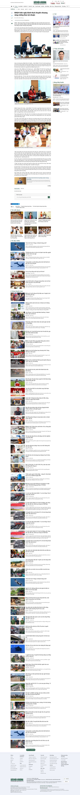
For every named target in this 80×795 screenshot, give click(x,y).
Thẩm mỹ (42, 771)
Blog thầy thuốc (59, 82)
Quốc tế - (27, 244)
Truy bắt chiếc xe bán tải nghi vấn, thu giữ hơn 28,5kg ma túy (38, 712)
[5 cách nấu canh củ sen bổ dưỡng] (56, 70)
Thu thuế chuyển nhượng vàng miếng (39, 206)
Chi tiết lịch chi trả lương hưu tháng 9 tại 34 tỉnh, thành (38, 455)
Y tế (13, 6)
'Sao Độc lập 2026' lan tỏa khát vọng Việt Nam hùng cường (37, 389)
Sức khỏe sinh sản (53, 768)
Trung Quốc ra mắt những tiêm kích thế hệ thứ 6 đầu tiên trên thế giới (38, 262)
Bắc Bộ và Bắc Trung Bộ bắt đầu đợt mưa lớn (37, 721)
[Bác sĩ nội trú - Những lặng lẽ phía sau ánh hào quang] (56, 104)
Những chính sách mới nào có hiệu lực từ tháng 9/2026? (38, 303)
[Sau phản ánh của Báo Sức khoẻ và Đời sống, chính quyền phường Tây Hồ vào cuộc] (18, 611)
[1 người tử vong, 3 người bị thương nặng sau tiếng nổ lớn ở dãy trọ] (18, 658)
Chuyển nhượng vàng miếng (26, 206)
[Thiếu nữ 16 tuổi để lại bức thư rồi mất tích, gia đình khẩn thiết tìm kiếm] (18, 335)
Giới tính (42, 6)
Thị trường (64, 6)
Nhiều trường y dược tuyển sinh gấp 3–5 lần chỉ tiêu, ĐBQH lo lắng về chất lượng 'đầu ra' (30, 236)
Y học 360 (30, 6)
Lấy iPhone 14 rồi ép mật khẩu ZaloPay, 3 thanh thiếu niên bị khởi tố (38, 313)
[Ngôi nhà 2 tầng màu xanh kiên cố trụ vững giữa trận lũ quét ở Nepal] (18, 430)
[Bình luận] (12, 23)
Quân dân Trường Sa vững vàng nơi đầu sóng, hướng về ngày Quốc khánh (37, 398)
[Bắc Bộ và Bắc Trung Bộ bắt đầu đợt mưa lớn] (18, 725)
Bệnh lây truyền (52, 770)
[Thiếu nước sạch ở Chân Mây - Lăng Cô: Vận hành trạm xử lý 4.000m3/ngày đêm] (18, 477)
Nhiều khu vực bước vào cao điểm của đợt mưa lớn (37, 570)
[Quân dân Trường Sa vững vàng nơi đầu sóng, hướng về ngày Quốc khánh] (18, 401)
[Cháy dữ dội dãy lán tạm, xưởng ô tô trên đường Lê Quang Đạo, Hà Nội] (18, 706)
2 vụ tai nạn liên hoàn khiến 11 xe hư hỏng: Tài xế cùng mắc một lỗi (38, 493)
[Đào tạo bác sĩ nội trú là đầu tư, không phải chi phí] (56, 110)
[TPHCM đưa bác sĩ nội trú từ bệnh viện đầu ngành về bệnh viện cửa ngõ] (18, 256)
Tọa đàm (21, 758)
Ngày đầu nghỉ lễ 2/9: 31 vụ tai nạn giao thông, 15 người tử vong (38, 684)
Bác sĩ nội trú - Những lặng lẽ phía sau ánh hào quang (64, 103)
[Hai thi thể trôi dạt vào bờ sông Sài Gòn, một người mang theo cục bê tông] (18, 601)
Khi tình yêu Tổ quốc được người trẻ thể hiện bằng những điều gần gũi (38, 379)
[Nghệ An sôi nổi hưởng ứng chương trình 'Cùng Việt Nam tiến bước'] (18, 354)
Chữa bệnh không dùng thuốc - (58, 63)
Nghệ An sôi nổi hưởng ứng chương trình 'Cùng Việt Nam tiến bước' (37, 351)
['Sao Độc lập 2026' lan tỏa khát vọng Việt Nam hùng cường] (18, 392)
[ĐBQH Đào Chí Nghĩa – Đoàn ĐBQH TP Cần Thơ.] (32, 45)
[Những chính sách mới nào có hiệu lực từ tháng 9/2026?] (18, 306)
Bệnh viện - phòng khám (32, 758)
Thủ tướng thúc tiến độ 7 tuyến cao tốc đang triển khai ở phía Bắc (38, 560)
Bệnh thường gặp (43, 758)
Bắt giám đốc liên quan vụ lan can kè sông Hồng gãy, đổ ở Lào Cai (38, 617)
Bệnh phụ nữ (43, 760)
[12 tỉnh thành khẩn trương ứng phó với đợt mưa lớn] (18, 639)
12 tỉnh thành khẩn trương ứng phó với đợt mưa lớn (38, 636)
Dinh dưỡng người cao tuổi (54, 758)
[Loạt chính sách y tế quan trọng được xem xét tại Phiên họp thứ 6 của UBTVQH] (18, 284)
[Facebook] (65, 778)
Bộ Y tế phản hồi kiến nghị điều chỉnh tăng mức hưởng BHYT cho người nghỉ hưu (64, 42)
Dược (33, 6)
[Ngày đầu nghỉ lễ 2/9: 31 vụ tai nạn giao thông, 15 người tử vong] (18, 687)
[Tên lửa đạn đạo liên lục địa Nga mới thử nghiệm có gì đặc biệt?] (18, 439)
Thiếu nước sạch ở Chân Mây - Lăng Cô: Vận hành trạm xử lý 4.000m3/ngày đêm (38, 474)
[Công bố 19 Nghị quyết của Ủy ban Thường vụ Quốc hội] (44, 215)
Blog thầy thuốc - (56, 97)
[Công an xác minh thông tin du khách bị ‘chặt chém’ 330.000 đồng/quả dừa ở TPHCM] (18, 487)
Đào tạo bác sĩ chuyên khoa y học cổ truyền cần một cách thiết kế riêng (61, 95)
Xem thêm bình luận (17, 191)
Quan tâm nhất (16, 188)
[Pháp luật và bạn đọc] (58, 3)
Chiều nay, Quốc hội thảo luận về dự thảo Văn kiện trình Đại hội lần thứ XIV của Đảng (16, 222)
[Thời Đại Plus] (63, 3)
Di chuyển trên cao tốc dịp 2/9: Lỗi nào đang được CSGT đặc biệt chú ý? (38, 512)
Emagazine (30, 766)
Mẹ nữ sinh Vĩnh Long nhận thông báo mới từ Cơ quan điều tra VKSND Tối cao (37, 341)
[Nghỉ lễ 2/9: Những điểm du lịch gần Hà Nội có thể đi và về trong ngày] (18, 592)
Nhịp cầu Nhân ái (64, 761)
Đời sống (62, 765)
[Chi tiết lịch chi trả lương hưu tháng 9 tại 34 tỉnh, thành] (18, 458)
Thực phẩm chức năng (53, 763)
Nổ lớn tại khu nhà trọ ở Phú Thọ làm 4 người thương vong (37, 627)
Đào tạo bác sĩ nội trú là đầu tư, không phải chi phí (64, 109)
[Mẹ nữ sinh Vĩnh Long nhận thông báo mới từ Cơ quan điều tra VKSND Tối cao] (18, 344)
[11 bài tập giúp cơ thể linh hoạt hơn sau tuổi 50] (56, 76)
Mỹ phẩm (42, 770)
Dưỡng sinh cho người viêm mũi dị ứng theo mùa (60, 62)
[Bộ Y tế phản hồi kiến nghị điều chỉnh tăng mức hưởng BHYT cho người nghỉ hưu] (56, 42)
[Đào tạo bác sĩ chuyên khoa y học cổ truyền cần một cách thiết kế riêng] (61, 89)
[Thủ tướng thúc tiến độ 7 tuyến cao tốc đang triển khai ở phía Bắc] (18, 563)
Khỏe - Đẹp (52, 6)
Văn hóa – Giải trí (64, 763)
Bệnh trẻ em (42, 763)
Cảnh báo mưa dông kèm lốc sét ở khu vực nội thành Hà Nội (37, 741)
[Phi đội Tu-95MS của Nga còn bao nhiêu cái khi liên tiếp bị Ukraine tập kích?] (18, 696)
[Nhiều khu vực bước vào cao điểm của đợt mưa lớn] (18, 573)
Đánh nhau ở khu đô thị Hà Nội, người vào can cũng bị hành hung (37, 665)
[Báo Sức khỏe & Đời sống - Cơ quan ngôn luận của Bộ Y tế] (40, 3)
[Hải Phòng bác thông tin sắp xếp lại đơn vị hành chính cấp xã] (18, 420)
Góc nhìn (30, 9)
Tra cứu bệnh (20, 6)
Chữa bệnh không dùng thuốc (32, 762)
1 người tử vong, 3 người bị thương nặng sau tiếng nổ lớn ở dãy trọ (38, 655)
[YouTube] (66, 778)
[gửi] (49, 197)
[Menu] (67, 6)
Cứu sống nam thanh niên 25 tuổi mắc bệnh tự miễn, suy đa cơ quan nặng (64, 35)
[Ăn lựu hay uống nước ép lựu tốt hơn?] (18, 275)
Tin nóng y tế (13, 763)
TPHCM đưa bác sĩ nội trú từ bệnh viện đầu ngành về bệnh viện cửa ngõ (38, 253)
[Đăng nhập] (63, 1)
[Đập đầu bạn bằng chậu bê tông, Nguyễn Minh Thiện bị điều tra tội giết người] (18, 411)
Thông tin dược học (23, 766)
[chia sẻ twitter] (12, 15)
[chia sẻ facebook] (12, 13)
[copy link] (12, 18)
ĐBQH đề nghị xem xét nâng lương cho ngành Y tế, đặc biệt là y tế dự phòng (17, 236)
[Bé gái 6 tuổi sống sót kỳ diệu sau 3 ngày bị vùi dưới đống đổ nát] (18, 297)
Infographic (30, 769)
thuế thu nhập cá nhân (20, 207)
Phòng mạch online (58, 6)
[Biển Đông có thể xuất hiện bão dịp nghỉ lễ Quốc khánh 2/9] (18, 677)
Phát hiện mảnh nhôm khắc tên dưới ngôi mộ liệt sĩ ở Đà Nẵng (38, 322)
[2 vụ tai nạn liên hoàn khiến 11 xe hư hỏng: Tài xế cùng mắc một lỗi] (18, 496)
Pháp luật (22, 9)
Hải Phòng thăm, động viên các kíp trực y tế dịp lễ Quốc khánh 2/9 (61, 27)
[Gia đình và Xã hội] (53, 3)
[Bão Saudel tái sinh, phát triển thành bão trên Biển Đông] (18, 373)
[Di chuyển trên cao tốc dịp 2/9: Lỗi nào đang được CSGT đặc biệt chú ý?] (18, 515)
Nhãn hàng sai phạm (64, 758)
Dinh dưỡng (47, 6)
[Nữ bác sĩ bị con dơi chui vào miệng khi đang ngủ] (18, 649)
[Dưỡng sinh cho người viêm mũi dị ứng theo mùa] (61, 55)
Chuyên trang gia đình (65, 764)
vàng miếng (17, 206)
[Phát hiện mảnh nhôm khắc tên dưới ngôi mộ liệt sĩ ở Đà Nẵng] (18, 325)
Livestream (21, 761)
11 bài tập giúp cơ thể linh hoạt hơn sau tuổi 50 (64, 75)
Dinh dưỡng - (28, 273)
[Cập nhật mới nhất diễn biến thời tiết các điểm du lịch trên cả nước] (18, 553)
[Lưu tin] (12, 20)
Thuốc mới (21, 768)
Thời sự (16, 6)
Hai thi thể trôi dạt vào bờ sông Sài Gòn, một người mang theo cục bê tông (37, 598)
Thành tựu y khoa (13, 765)
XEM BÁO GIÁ (49, 785)
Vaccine (21, 769)
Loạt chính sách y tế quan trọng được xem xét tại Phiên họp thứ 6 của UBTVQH (38, 281)
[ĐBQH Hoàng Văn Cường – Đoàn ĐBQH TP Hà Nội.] (32, 135)
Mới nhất (22, 188)
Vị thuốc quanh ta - (63, 71)
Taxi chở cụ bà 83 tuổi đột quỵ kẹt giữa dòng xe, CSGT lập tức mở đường (38, 360)
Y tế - (27, 255)
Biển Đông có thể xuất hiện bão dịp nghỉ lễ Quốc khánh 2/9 (38, 674)
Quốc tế (26, 9)
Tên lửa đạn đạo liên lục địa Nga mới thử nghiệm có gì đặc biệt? (38, 436)
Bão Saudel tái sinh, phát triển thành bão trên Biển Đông (37, 370)
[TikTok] (52, 1)
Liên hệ (66, 781)
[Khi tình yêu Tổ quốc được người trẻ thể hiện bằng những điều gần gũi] (18, 382)
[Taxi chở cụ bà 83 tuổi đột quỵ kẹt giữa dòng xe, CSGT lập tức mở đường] (18, 363)
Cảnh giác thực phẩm (53, 761)
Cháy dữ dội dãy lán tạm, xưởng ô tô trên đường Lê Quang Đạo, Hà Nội (38, 703)
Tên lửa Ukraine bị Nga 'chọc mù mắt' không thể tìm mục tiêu (38, 446)
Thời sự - (27, 334)
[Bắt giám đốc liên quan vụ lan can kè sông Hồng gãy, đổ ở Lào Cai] (18, 620)
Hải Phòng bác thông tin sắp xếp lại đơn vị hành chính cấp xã (38, 417)
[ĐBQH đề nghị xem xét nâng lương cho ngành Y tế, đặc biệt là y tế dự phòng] (17, 230)
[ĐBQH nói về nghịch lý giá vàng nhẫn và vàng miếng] (44, 230)
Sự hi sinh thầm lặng (14, 768)
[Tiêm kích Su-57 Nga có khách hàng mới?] (18, 246)
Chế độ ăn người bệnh (53, 760)
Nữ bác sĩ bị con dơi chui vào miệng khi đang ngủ (38, 645)
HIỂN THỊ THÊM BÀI (31, 749)
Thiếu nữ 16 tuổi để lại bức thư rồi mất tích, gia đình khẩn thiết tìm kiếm (38, 332)
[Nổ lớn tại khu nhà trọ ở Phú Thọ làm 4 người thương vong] (18, 630)
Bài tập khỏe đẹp (43, 773)
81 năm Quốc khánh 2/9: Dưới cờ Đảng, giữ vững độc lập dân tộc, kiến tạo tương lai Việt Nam (38, 503)
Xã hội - (27, 353)
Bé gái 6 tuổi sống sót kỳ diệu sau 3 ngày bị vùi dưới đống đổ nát (38, 294)
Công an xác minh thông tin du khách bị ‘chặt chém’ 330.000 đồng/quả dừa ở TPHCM (37, 484)
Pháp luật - (28, 315)
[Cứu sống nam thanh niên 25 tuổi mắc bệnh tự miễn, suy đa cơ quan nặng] (56, 36)
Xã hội (19, 9)
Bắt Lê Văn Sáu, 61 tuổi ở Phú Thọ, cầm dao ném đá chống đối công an (38, 465)
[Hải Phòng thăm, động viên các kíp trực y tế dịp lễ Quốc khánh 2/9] (61, 20)
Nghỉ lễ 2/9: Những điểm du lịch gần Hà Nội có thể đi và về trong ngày (37, 589)
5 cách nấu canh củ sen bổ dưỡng (64, 69)
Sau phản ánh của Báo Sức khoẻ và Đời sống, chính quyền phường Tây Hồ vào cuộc (37, 608)
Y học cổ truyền (37, 6)
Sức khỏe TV (25, 6)
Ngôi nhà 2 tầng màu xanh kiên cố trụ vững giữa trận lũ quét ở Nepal (38, 427)
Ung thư (42, 766)
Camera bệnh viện (13, 770)
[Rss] (68, 778)
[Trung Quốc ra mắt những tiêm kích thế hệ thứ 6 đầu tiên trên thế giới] (18, 265)
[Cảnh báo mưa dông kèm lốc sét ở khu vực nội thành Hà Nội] (18, 744)
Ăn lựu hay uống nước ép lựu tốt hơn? (35, 271)
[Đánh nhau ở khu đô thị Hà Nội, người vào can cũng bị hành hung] (18, 668)
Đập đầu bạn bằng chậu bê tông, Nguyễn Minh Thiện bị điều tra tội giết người (37, 408)
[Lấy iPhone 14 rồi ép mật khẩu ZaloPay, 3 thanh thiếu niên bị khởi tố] (18, 316)
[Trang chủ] (11, 6)
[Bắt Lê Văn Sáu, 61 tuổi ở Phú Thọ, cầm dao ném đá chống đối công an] (18, 468)
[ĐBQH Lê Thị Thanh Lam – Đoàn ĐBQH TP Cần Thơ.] (32, 91)
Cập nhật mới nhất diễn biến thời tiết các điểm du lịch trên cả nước (38, 551)
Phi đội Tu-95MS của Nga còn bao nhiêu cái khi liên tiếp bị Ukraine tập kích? (37, 693)
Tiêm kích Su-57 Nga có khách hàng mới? (36, 243)
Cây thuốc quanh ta (32, 760)
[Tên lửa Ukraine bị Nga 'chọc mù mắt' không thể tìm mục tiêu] (18, 449)
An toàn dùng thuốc (23, 765)
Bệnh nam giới (43, 761)
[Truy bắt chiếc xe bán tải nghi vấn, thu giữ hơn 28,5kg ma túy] (18, 715)
